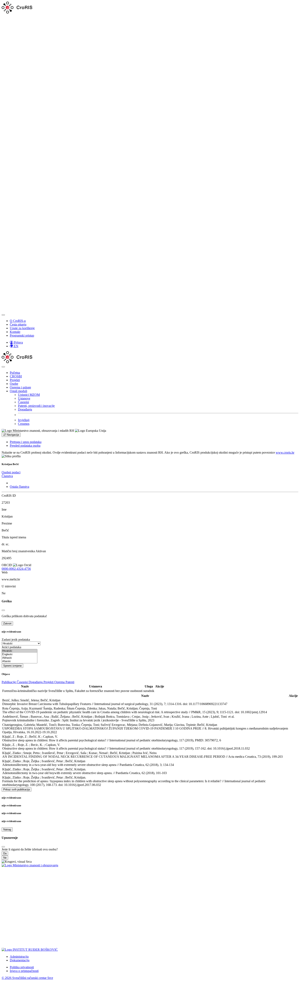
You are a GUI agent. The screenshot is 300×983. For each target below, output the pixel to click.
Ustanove (24, 398)
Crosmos (23, 423)
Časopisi (23, 402)
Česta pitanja (18, 324)
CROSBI (16, 376)
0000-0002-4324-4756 (16, 568)
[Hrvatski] (19, 651)
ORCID (7, 565)
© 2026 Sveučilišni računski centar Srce (27, 978)
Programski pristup (22, 335)
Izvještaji (23, 420)
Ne (5, 857)
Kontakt (15, 332)
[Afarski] (19, 661)
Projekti (15, 380)
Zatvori (7, 623)
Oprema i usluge (20, 387)
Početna (15, 372)
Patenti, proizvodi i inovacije (36, 405)
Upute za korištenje (22, 328)
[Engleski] (19, 654)
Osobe (14, 383)
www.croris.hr (285, 452)
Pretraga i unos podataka (25, 442)
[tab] (11, 472)
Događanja (25, 409)
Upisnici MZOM (29, 394)
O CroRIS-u (18, 320)
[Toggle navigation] (3, 315)
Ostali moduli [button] (18, 391)
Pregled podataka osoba (25, 445)
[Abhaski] (19, 658)
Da (5, 853)
